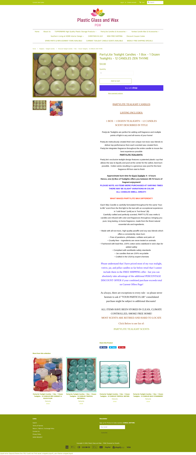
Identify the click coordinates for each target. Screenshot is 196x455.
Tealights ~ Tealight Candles (47, 49)
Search (35, 423)
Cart (143, 2)
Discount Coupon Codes (136, 36)
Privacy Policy (37, 434)
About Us (47, 31)
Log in (122, 2)
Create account (131, 2)
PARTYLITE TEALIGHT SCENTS (131, 329)
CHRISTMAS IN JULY (95, 36)
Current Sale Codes (38, 2)
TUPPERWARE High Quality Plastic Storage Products (75, 31)
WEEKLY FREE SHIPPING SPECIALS (140, 40)
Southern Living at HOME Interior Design (67, 36)
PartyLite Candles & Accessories (113, 31)
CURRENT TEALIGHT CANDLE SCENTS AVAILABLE (104, 40)
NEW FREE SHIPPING (114, 36)
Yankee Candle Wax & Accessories (144, 31)
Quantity (103, 69)
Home (37, 31)
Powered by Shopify (113, 443)
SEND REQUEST (37, 437)
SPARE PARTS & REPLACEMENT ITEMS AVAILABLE (63, 40)
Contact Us (36, 431)
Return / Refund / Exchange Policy (43, 429)
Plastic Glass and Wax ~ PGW (97, 443)
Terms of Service (38, 426)
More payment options (115, 93)
